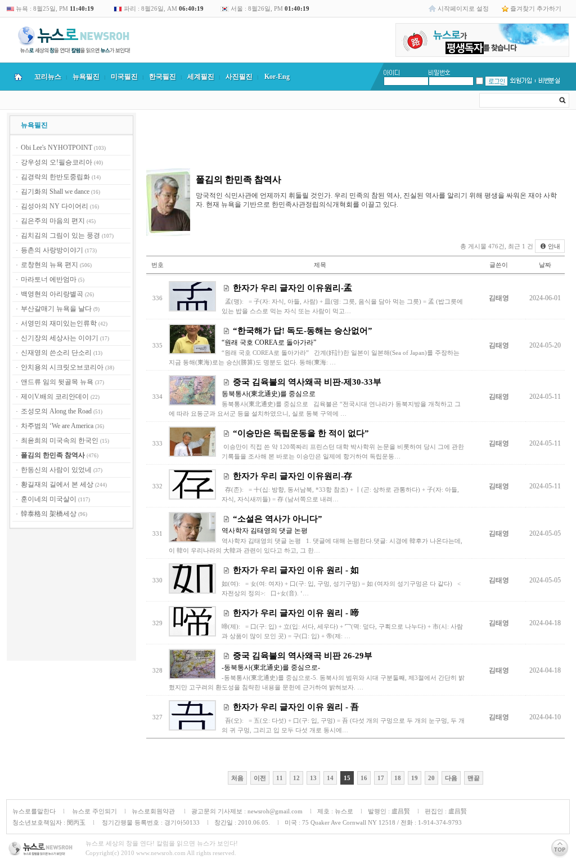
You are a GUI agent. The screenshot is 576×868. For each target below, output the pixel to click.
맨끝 (473, 777)
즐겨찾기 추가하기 (535, 8)
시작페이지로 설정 (463, 8)
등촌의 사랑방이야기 (52, 250)
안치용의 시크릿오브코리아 (62, 367)
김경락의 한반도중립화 (55, 177)
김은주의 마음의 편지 (53, 221)
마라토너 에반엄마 (48, 279)
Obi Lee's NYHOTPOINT (56, 148)
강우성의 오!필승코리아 (56, 162)
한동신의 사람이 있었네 (56, 470)
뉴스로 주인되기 (93, 811)
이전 (260, 777)
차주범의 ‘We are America (57, 426)
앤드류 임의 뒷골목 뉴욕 (57, 382)
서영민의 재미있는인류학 (59, 323)
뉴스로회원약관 (154, 811)
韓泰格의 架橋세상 (48, 514)
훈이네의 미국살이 (48, 499)
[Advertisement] (71, 596)
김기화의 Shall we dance (55, 191)
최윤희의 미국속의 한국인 (59, 440)
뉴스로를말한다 (34, 811)
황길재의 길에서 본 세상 (57, 484)
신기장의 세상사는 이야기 (59, 338)
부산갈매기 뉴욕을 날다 (56, 309)
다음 (451, 777)
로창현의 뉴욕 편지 (49, 265)
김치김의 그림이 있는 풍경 (60, 235)
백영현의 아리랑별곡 (52, 294)
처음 (237, 777)
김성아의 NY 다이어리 (54, 206)
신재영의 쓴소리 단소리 (56, 353)
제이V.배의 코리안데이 (55, 396)
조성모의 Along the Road (56, 411)
